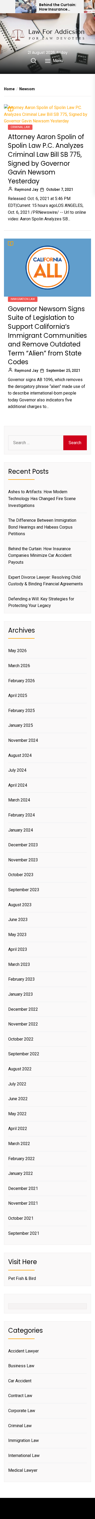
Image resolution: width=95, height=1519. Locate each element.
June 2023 (18, 919)
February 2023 (21, 979)
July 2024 (17, 770)
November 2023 (23, 859)
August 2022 (20, 1068)
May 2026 (17, 650)
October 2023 (21, 874)
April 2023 (17, 949)
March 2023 (19, 964)
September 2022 (23, 1053)
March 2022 (19, 1143)
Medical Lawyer (22, 1470)
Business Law (21, 1365)
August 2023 (20, 904)
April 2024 (17, 785)
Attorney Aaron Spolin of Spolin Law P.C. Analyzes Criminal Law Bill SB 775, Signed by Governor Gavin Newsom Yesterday (46, 159)
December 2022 (23, 1009)
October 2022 (21, 1039)
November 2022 (23, 1024)
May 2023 (17, 934)
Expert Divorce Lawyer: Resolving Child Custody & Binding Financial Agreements (45, 581)
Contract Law (20, 1395)
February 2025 (21, 710)
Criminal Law (20, 127)
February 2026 (21, 680)
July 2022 (17, 1083)
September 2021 (23, 1233)
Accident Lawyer (23, 1351)
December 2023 (23, 844)
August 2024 (20, 755)
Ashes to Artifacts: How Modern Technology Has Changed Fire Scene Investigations (42, 498)
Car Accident (19, 1380)
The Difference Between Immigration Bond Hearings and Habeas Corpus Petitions (42, 527)
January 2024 (20, 830)
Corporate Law (21, 1410)
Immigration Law (23, 299)
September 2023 (23, 889)
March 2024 (19, 800)
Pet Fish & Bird (22, 1278)
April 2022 (17, 1128)
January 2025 (20, 725)
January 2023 (20, 994)
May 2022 (17, 1113)
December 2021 (23, 1188)
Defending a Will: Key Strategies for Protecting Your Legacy (41, 602)
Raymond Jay (26, 189)
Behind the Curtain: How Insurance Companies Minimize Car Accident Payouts (59, 7)
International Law (24, 1455)
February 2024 (21, 815)
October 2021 (21, 1218)
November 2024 (23, 740)
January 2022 (20, 1173)
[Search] (33, 60)
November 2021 (23, 1203)
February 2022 (21, 1158)
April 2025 (17, 695)
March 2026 (19, 665)
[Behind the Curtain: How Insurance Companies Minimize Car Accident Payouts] (25, 6)
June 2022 (18, 1098)
